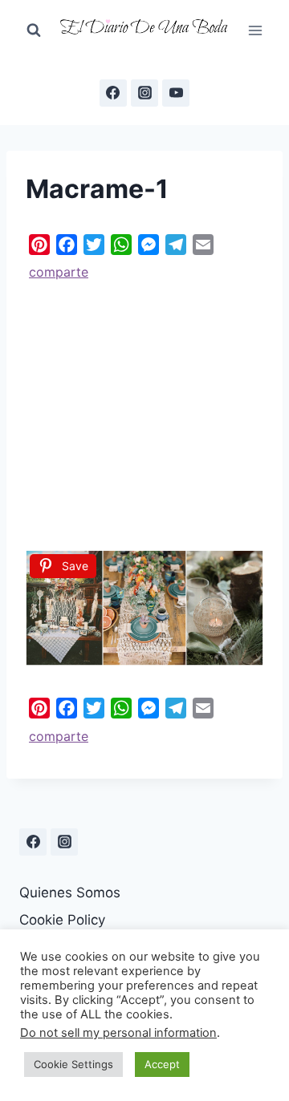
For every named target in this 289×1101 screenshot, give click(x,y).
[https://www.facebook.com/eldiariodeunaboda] (113, 93)
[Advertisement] (144, 409)
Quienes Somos (69, 892)
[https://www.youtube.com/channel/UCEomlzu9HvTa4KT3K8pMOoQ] (175, 93)
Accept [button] (162, 1064)
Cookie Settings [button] (73, 1064)
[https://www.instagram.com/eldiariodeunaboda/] (64, 842)
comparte (58, 272)
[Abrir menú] (255, 30)
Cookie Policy (62, 920)
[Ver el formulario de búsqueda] (33, 30)
